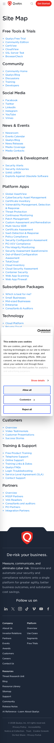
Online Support (14, 460)
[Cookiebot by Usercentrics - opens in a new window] (38, 331)
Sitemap (6, 691)
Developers (12, 85)
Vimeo (9, 118)
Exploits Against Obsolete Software (26, 176)
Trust (28, 731)
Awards (6, 648)
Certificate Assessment (19, 229)
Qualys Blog (12, 74)
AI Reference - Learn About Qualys (20, 711)
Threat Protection (16, 211)
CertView (11, 45)
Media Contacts (14, 150)
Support (6, 696)
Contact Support (15, 478)
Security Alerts (14, 165)
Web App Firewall (16, 279)
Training (10, 81)
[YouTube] (41, 609)
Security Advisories (17, 169)
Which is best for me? (18, 294)
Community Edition (17, 42)
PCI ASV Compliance (18, 243)
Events (6, 643)
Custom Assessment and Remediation (28, 222)
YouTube (10, 114)
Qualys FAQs (13, 467)
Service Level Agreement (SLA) (24, 474)
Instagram (11, 111)
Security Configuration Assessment (26, 240)
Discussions (12, 78)
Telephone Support (16, 456)
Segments (32, 638)
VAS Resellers (13, 500)
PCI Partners (12, 507)
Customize (25, 399)
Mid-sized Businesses (17, 301)
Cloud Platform (14, 323)
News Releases (14, 143)
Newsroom (11, 132)
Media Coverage (15, 147)
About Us (7, 628)
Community (8, 701)
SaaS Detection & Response (22, 233)
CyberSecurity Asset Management (25, 197)
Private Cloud (13, 326)
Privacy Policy (19, 727)
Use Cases (32, 633)
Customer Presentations (19, 434)
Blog (4, 681)
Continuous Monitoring (19, 215)
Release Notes (10, 706)
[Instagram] (20, 609)
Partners (6, 638)
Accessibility (34, 727)
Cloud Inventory (15, 265)
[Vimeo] (34, 609)
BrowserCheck (14, 56)
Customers (8, 653)
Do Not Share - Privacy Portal (26, 735)
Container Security (16, 272)
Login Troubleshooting (19, 470)
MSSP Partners (14, 496)
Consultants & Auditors (19, 308)
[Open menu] (4, 3)
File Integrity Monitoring (20, 247)
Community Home (16, 71)
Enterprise (11, 304)
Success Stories (14, 438)
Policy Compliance (16, 236)
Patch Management (17, 218)
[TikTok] (27, 609)
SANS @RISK (13, 172)
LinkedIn (10, 107)
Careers (6, 658)
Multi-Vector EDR (15, 226)
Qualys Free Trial (15, 38)
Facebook (11, 100)
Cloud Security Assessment (21, 268)
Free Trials (32, 643)
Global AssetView (16, 194)
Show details (38, 380)
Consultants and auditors (20, 503)
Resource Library (11, 686)
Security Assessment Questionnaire (26, 250)
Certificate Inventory (17, 201)
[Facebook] (48, 609)
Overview (11, 427)
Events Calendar (15, 136)
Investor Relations (11, 633)
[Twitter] (13, 609)
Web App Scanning (17, 275)
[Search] (31, 3)
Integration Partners (17, 510)
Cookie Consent (40, 731)
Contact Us (8, 663)
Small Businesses (15, 297)
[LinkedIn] (6, 609)
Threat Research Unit (13, 676)
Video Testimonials (16, 431)
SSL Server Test (14, 52)
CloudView (11, 49)
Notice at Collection (14, 731)
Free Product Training (18, 453)
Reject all (27, 409)
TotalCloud (11, 261)
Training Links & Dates (18, 463)
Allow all (27, 390)
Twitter (9, 103)
